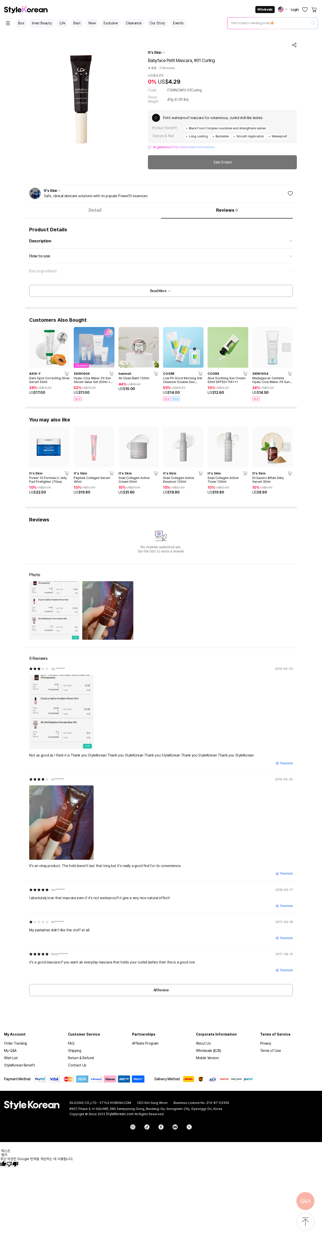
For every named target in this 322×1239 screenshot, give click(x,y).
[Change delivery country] (283, 9)
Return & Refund (81, 1058)
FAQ (71, 1043)
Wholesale (264, 9)
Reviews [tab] (227, 210)
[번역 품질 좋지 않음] (12, 1164)
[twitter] (189, 1127)
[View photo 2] (107, 610)
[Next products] (286, 347)
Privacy (265, 1043)
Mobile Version (207, 1058)
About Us (203, 1043)
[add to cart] (67, 373)
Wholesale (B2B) (208, 1051)
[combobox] (268, 23)
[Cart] (314, 9)
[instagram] (133, 1127)
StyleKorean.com (120, 1114)
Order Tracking (15, 1043)
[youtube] (175, 1127)
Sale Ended (222, 162)
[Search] (313, 23)
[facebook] (161, 1127)
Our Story (157, 23)
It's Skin (155, 52)
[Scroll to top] (305, 1222)
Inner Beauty (42, 23)
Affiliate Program (145, 1043)
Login (295, 10)
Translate (286, 763)
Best (77, 23)
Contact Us (77, 1065)
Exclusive (111, 23)
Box (21, 23)
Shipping (74, 1051)
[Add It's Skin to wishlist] (290, 193)
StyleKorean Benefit (19, 1065)
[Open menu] (8, 23)
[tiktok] (147, 1127)
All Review (161, 990)
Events (178, 23)
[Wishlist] (305, 10)
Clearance (134, 23)
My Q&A (10, 1051)
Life (62, 23)
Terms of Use (270, 1051)
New (92, 23)
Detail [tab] (95, 210)
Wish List (11, 1058)
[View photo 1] (54, 610)
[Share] (294, 44)
